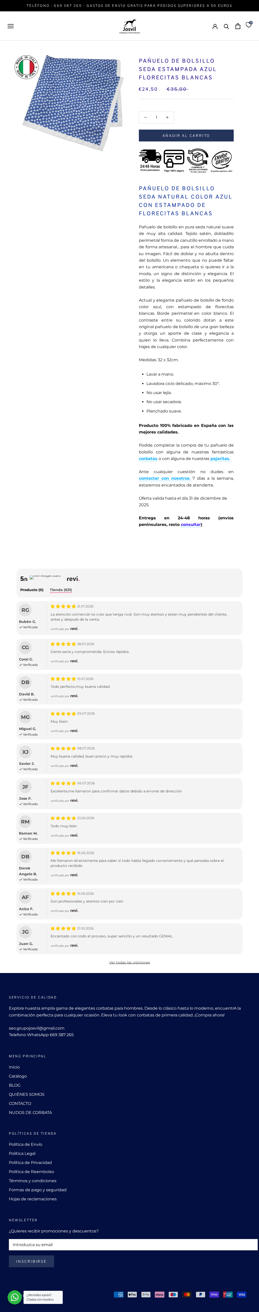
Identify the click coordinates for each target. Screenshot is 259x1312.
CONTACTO (20, 1103)
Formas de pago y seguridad (38, 1189)
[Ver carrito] (237, 26)
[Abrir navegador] (11, 26)
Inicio (14, 1067)
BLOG (14, 1085)
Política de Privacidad (30, 1162)
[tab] (32, 590)
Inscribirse (31, 1261)
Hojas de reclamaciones (33, 1199)
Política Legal (22, 1153)
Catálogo (18, 1076)
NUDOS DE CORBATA (30, 1112)
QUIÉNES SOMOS (27, 1094)
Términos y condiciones (32, 1180)
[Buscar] (226, 26)
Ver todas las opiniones (129, 962)
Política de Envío (25, 1144)
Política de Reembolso (31, 1171)
